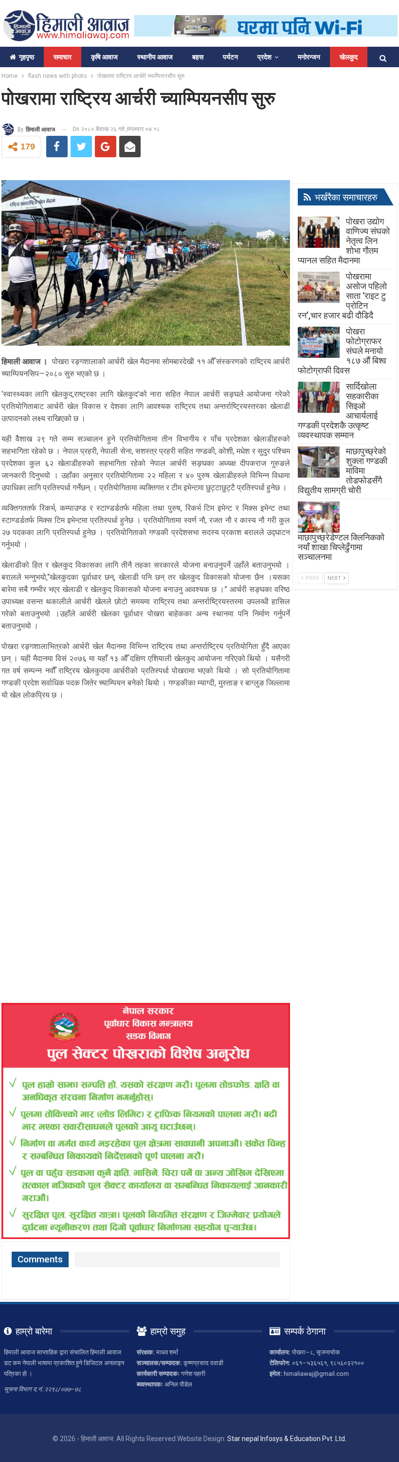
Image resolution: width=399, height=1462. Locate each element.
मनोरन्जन (309, 57)
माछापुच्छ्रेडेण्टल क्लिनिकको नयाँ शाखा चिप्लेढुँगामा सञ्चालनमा (341, 547)
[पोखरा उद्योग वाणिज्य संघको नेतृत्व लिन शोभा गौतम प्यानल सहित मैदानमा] (319, 232)
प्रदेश (264, 57)
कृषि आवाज (104, 57)
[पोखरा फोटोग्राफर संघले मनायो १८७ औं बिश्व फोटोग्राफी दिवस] (319, 342)
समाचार (63, 57)
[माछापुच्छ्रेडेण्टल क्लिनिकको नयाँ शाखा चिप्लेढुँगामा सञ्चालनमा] (319, 517)
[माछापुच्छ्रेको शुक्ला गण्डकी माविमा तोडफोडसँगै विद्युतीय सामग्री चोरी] (319, 462)
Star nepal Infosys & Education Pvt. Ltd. (286, 1439)
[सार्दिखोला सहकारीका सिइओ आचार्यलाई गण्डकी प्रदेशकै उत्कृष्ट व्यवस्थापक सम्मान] (319, 397)
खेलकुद (349, 57)
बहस (197, 57)
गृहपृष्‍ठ (26, 57)
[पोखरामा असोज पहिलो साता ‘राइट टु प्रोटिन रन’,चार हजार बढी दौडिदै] (319, 287)
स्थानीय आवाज (155, 57)
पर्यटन (230, 57)
